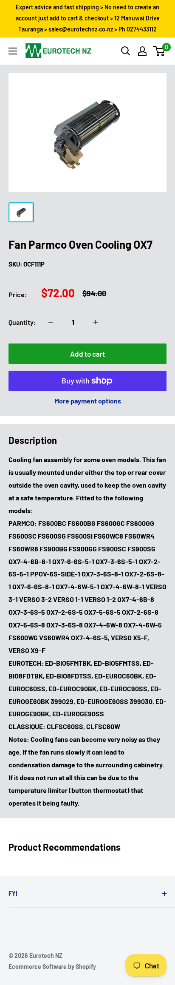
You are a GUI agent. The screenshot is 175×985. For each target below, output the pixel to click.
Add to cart (87, 353)
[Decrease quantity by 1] (50, 322)
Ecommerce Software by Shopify (52, 966)
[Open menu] (12, 51)
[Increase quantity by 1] (95, 322)
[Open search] (125, 51)
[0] (159, 51)
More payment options (87, 401)
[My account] (142, 51)
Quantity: (22, 322)
